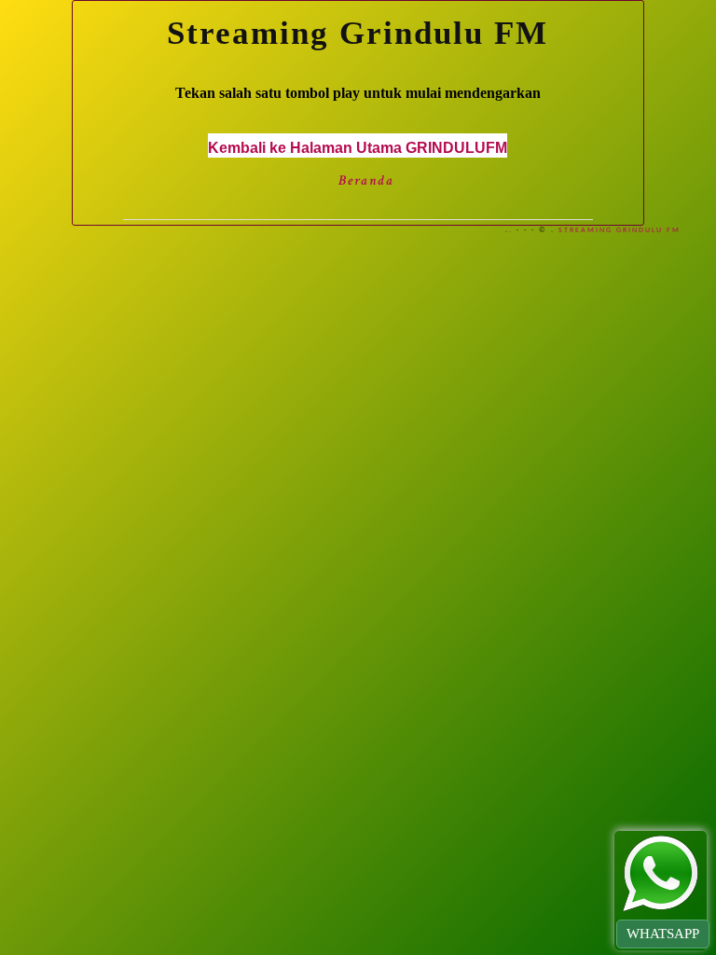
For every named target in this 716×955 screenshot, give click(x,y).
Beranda (366, 180)
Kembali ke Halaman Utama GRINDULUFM (357, 148)
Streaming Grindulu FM (619, 230)
